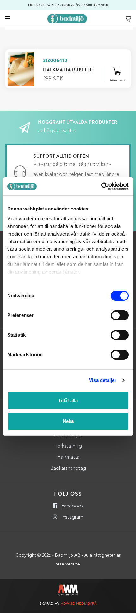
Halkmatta (68, 457)
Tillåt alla (68, 400)
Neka (68, 421)
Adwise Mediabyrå (79, 604)
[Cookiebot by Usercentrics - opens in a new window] (101, 186)
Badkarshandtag (68, 468)
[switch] (120, 315)
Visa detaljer (102, 380)
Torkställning (68, 446)
